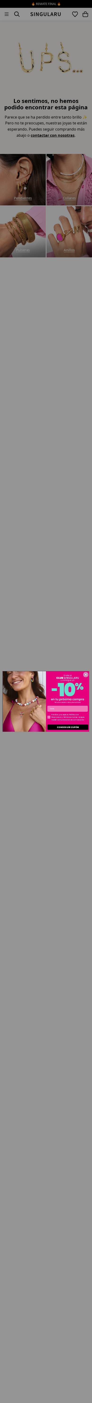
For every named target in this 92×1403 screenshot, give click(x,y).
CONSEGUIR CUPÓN (68, 727)
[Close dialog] (86, 674)
